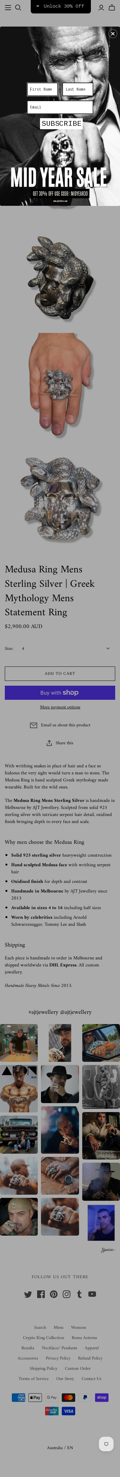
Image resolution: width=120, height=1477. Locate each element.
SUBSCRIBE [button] (61, 124)
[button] (113, 33)
